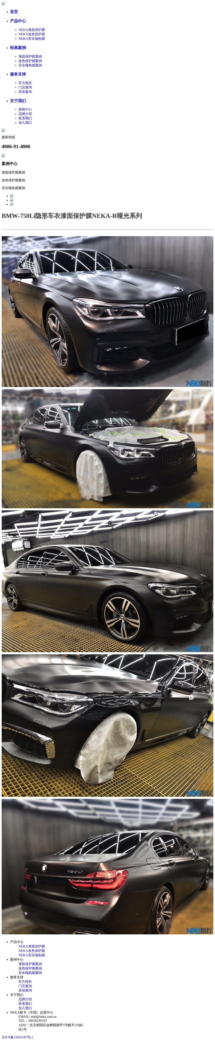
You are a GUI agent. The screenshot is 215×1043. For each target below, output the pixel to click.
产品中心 (18, 21)
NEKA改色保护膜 (31, 34)
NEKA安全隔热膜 (31, 38)
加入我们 (25, 122)
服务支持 (18, 74)
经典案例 (18, 47)
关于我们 (18, 101)
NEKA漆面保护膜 (31, 30)
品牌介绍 (25, 114)
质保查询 (25, 92)
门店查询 (25, 87)
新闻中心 (25, 109)
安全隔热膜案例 (30, 65)
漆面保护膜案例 (30, 56)
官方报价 (25, 83)
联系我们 (25, 118)
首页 (14, 11)
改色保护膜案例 (30, 61)
